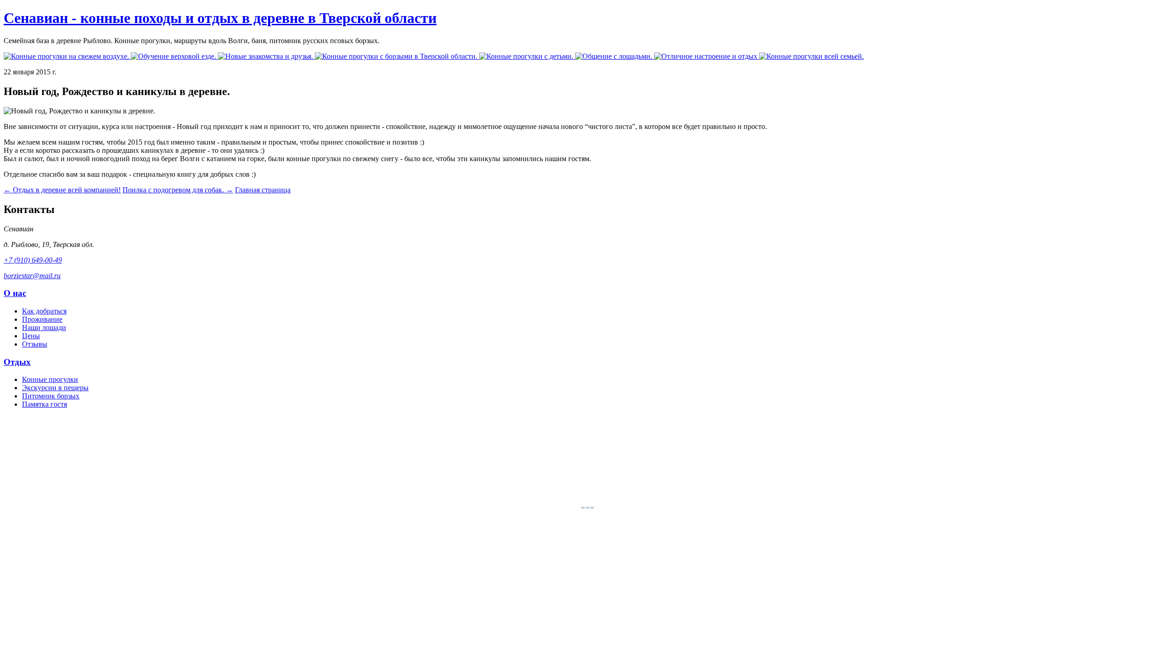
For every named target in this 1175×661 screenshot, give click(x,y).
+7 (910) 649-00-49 (33, 260)
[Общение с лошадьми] (614, 56)
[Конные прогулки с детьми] (527, 56)
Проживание (42, 319)
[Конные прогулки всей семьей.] (811, 56)
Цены (31, 336)
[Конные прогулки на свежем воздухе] (67, 56)
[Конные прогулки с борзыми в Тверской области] (397, 56)
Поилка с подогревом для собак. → (178, 190)
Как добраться (44, 311)
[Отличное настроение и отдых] (706, 56)
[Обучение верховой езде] (174, 56)
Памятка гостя (44, 404)
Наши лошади (44, 327)
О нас (15, 293)
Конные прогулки (50, 379)
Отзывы (34, 344)
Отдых (17, 362)
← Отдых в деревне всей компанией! (62, 190)
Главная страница (263, 190)
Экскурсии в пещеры (55, 388)
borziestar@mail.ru (32, 276)
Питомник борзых (50, 396)
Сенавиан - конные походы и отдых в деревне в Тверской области (220, 18)
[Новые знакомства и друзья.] (266, 56)
